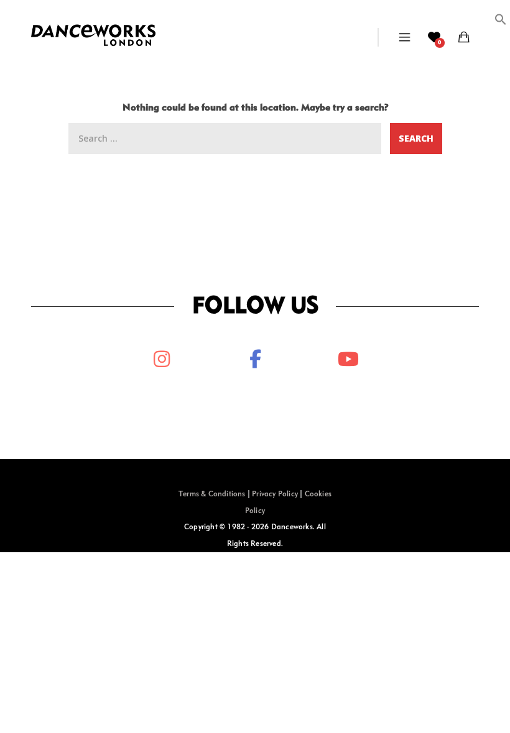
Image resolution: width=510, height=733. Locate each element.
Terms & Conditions (212, 494)
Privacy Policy (275, 494)
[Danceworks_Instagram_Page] (161, 359)
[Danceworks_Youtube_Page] (348, 359)
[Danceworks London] (93, 37)
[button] (500, 23)
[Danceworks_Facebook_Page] (255, 359)
